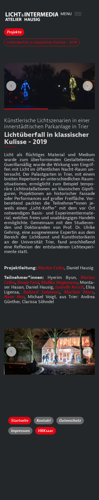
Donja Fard (28, 282)
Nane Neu (14, 297)
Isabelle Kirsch (69, 287)
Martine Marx (79, 292)
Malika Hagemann (59, 282)
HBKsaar (45, 430)
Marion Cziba (51, 268)
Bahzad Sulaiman (41, 292)
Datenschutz (70, 420)
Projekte (14, 32)
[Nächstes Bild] (88, 86)
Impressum (20, 430)
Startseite (19, 420)
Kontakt (44, 420)
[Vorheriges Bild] (11, 86)
